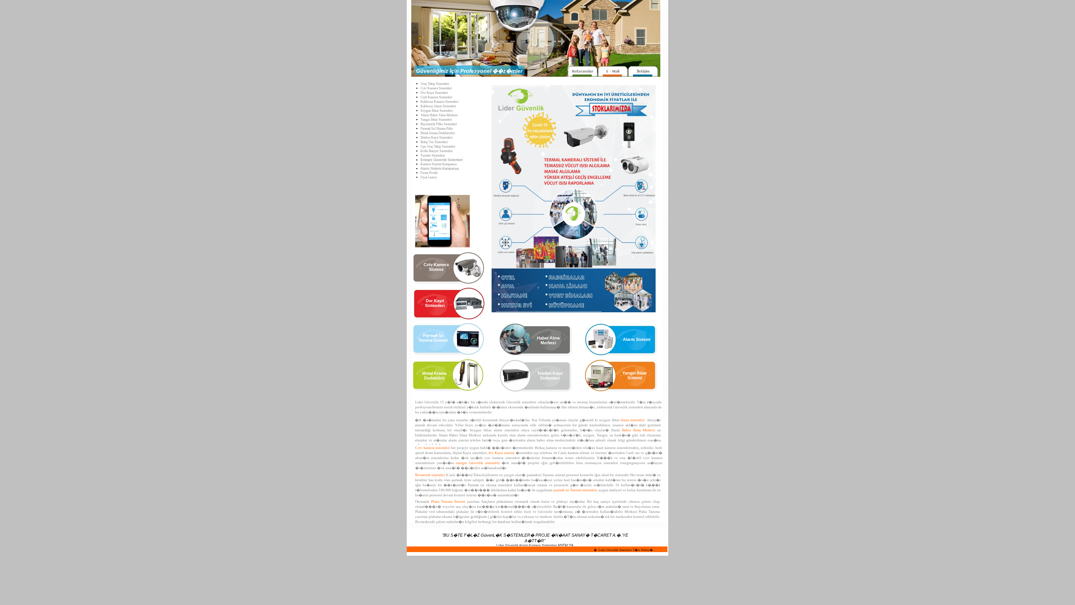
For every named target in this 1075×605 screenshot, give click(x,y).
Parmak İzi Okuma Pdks (436, 129)
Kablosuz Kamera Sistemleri (439, 102)
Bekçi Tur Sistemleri (434, 142)
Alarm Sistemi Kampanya (439, 169)
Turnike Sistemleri (432, 155)
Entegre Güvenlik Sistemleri (441, 160)
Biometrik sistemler (430, 475)
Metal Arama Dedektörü (434, 375)
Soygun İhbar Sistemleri (436, 111)
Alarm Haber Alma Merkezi (438, 115)
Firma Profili (429, 173)
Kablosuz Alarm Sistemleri (438, 106)
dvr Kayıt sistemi (502, 453)
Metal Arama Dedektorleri (437, 133)
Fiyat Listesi (428, 177)
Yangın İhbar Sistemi (634, 375)
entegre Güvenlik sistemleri (478, 463)
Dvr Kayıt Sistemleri (434, 93)
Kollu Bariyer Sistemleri (436, 151)
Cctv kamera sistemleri (432, 448)
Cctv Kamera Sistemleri (436, 88)
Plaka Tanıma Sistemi (448, 501)
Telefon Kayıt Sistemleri (436, 137)
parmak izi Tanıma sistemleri (575, 490)
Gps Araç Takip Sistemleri (437, 146)
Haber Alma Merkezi (638, 430)
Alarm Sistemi (636, 339)
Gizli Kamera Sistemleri (436, 97)
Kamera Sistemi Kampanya (438, 164)
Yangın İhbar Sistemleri (436, 120)
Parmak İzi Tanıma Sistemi (433, 338)
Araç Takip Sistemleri (434, 84)
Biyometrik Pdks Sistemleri (438, 124)
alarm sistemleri (633, 420)
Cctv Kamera (436, 264)
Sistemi (436, 269)
